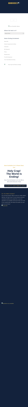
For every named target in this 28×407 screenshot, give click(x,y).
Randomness (7, 54)
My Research (7, 49)
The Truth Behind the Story (9, 59)
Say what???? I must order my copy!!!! (15, 185)
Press (5, 51)
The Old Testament (8, 57)
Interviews (6, 46)
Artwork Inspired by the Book (10, 44)
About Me (6, 41)
